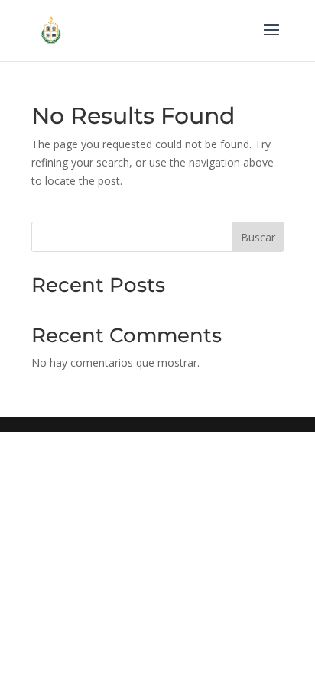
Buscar (258, 237)
